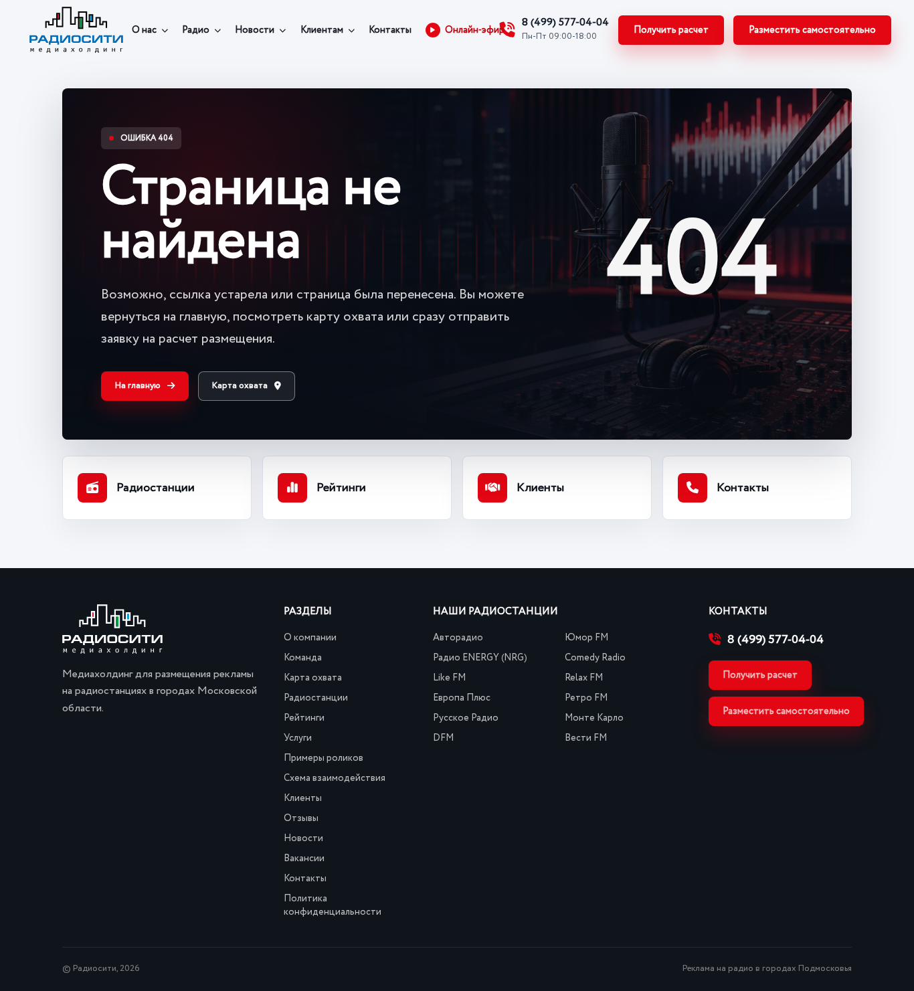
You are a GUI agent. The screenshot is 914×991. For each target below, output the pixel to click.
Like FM (449, 678)
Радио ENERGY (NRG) (480, 657)
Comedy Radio (595, 657)
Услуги (298, 738)
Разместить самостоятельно (812, 30)
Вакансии (304, 858)
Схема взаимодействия (334, 778)
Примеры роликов (323, 758)
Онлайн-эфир (475, 30)
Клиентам (321, 30)
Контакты (390, 30)
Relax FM (584, 678)
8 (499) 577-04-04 (775, 639)
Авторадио (458, 637)
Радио (195, 30)
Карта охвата (240, 385)
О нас (144, 30)
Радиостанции (316, 698)
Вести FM (586, 738)
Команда (303, 657)
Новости (254, 30)
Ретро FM (586, 698)
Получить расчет (671, 30)
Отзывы (301, 818)
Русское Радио (465, 718)
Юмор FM (586, 637)
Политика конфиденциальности (332, 905)
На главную (138, 385)
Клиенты (303, 798)
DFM (443, 738)
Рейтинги (304, 718)
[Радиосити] (76, 30)
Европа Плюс (461, 698)
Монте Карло (594, 718)
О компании (310, 637)
